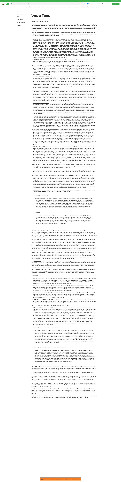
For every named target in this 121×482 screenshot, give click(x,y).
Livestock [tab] (48, 6)
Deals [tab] (83, 6)
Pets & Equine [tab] (55, 6)
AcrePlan (94, 0)
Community (77, 0)
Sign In (108, 3)
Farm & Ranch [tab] (63, 6)
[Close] (79, 479)
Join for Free (115, 3)
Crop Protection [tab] (28, 6)
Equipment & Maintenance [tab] (74, 6)
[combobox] (46, 4)
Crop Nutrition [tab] (37, 6)
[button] (22, 11)
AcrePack (99, 0)
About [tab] (97, 6)
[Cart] (102, 4)
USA (105, 0)
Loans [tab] (88, 6)
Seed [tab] (43, 6)
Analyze (83, 0)
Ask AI (82, 3)
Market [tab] (93, 6)
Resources (88, 0)
